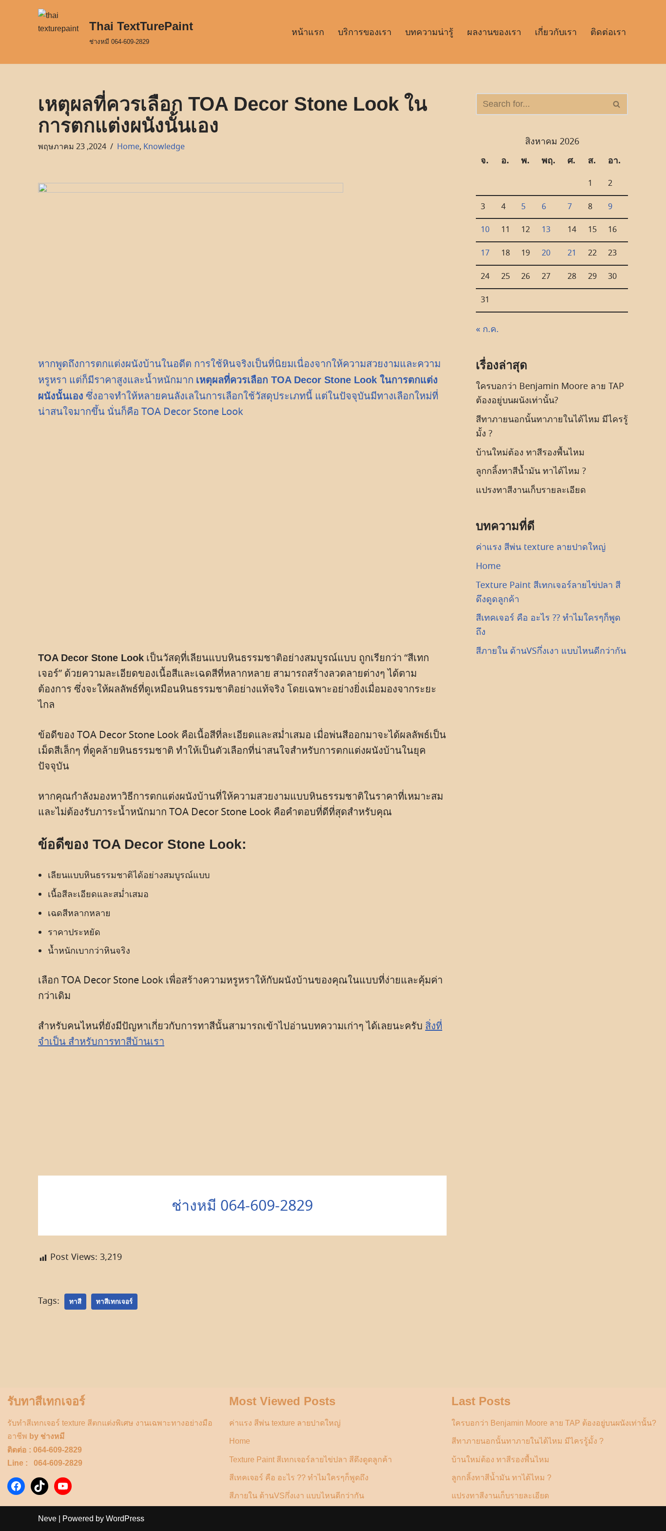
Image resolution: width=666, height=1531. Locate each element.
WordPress (125, 1518)
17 (485, 253)
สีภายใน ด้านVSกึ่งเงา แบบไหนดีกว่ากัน (551, 651)
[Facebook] (16, 1486)
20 (546, 253)
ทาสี (75, 1301)
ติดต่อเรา (608, 32)
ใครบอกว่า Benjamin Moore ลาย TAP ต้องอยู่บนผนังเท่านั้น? (553, 1423)
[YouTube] (63, 1486)
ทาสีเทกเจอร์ (114, 1301)
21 (572, 253)
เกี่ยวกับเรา (556, 32)
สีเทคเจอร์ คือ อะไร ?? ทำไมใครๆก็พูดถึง (299, 1477)
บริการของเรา (365, 32)
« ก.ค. (487, 329)
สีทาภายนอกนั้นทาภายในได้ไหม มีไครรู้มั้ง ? (527, 1441)
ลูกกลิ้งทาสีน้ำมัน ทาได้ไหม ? (531, 471)
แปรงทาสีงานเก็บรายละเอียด (531, 490)
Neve (47, 1518)
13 (546, 230)
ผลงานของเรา (494, 32)
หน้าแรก (308, 32)
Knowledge (164, 147)
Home (128, 147)
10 (485, 230)
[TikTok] (39, 1486)
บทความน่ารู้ (429, 32)
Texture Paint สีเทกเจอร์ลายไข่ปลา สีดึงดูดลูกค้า (310, 1459)
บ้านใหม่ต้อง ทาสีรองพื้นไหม (530, 452)
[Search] (617, 104)
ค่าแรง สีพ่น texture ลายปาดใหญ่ (541, 547)
